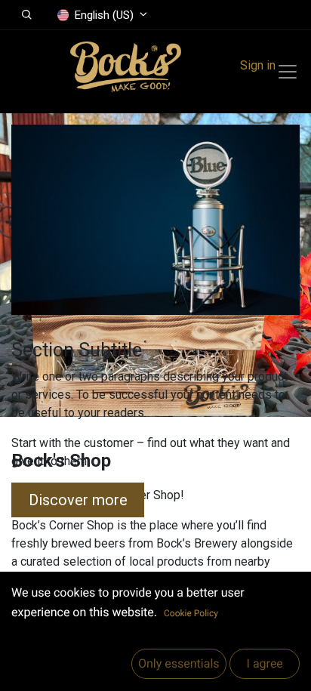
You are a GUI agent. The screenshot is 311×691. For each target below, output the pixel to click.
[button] (26, 15)
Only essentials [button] (179, 663)
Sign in (258, 65)
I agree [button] (264, 663)
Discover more (78, 500)
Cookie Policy (191, 613)
